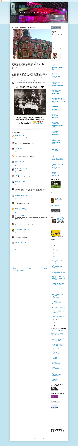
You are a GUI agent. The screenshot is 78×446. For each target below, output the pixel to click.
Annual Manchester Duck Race (57, 284)
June (53, 255)
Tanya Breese (17, 168)
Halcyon (16, 181)
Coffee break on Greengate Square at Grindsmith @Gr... (58, 297)
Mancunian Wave (53, 191)
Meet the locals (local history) (56, 359)
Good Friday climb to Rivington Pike (58, 283)
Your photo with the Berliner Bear (56, 140)
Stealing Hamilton (55, 172)
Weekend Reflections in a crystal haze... (59, 308)
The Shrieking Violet (54, 376)
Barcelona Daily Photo (56, 167)
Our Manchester (54, 362)
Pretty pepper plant (54, 132)
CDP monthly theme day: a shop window (58, 168)
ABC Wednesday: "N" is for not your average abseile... (58, 286)
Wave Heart (53, 102)
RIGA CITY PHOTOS (55, 93)
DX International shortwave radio (57, 217)
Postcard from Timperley (55, 363)
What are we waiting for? (55, 74)
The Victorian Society (54, 379)
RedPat (16, 208)
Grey (52, 165)
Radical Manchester (54, 367)
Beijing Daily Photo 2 (55, 106)
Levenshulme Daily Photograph (56, 340)
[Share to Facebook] (28, 129)
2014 (53, 245)
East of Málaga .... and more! (57, 158)
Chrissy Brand (58, 198)
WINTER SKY (54, 77)
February (54, 319)
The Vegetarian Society (55, 378)
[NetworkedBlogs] (54, 406)
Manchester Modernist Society (56, 351)
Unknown (16, 154)
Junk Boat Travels (55, 81)
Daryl (16, 175)
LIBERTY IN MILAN (55, 88)
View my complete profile (55, 205)
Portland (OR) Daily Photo (56, 154)
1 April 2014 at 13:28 (22, 154)
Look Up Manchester (54, 347)
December (54, 246)
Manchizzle (53, 356)
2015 (53, 243)
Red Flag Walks (54, 369)
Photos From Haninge (55, 73)
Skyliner (52, 373)
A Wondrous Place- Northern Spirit (57, 330)
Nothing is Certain (54, 176)
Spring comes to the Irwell (56, 303)
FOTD (53, 107)
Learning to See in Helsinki (56, 90)
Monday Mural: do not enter (56, 135)
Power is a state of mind (55, 364)
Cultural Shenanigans (55, 334)
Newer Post (14, 268)
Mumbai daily (54, 64)
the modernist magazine (55, 381)
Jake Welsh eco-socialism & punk (57, 339)
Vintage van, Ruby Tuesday (57, 288)
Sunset (53, 69)
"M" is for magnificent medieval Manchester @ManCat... (57, 302)
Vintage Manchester (54, 380)
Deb (16, 215)
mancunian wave (27, 6)
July (53, 253)
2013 (53, 322)
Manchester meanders (55, 353)
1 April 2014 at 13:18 (23, 148)
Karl (16, 201)
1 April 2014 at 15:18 (21, 181)
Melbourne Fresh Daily (56, 76)
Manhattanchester (54, 358)
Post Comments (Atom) (20, 270)
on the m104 (54, 114)
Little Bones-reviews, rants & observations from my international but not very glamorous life (58, 345)
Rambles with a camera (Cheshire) (57, 368)
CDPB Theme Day (55, 117)
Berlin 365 (53, 139)
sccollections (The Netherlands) (57, 85)
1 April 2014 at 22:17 (20, 215)
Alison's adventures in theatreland (57, 333)
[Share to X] (27, 129)
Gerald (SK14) (17, 242)
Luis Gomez (17, 148)
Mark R (16, 135)
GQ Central (53, 335)
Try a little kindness (55, 150)
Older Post (45, 268)
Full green (53, 143)
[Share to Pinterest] (30, 129)
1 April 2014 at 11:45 (21, 135)
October (54, 249)
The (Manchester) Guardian (56, 374)
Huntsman (53, 65)
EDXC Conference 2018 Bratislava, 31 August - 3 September (60, 219)
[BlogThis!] (26, 129)
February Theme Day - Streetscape (57, 118)
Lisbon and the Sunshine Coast (57, 164)
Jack (16, 223)
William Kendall (17, 195)
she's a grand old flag (55, 115)
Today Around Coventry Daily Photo (58, 98)
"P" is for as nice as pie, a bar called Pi (58, 259)
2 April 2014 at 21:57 (25, 229)
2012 (53, 324)
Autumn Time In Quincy (55, 123)
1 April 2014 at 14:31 (20, 175)
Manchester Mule (54, 352)
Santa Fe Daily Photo (55, 175)
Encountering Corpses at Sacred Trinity (58, 307)
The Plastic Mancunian (55, 375)
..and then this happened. (55, 110)
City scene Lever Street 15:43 (57, 265)
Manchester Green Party (55, 349)
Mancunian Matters (54, 357)
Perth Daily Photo (55, 109)
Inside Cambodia (55, 131)
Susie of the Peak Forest (56, 271)
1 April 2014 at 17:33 (20, 201)
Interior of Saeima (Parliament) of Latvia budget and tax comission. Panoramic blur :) (58, 147)
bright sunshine (54, 173)
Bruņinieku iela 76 (54, 94)
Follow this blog (54, 407)
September (54, 250)
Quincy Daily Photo (55, 122)
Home (30, 268)
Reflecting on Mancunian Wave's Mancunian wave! (57, 295)
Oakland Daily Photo (18, 229)
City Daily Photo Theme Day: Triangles (58, 316)
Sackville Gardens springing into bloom (58, 310)
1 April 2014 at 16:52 (24, 195)
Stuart (16, 161)
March (54, 318)
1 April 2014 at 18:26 (21, 208)
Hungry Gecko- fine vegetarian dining (57, 338)
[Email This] (25, 129)
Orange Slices (54, 149)
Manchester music (54, 354)
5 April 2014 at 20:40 (23, 242)
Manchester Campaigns (55, 348)
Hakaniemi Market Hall (55, 91)
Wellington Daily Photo (56, 152)
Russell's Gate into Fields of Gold (57, 99)
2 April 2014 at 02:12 (20, 223)
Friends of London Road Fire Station (22, 78)
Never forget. (54, 127)
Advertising (53, 86)
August (54, 252)
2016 (53, 242)
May (53, 256)
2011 (53, 325)
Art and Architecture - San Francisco (58, 101)
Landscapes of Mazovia (56, 142)
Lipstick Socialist (54, 343)
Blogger (43, 438)
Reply (16, 138)
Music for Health (54, 361)
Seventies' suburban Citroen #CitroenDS (57, 261)
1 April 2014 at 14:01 (21, 161)
